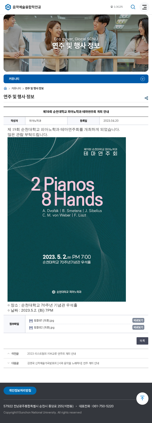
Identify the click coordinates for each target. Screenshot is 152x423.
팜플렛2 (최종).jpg (44, 327)
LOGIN (118, 6)
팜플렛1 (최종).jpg (44, 320)
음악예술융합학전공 (27, 7)
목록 (142, 340)
